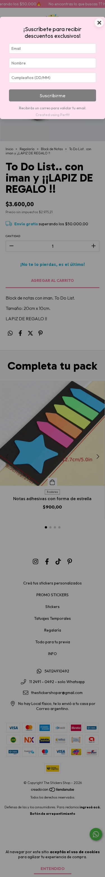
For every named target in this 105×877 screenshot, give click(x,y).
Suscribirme (53, 95)
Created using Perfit (53, 114)
